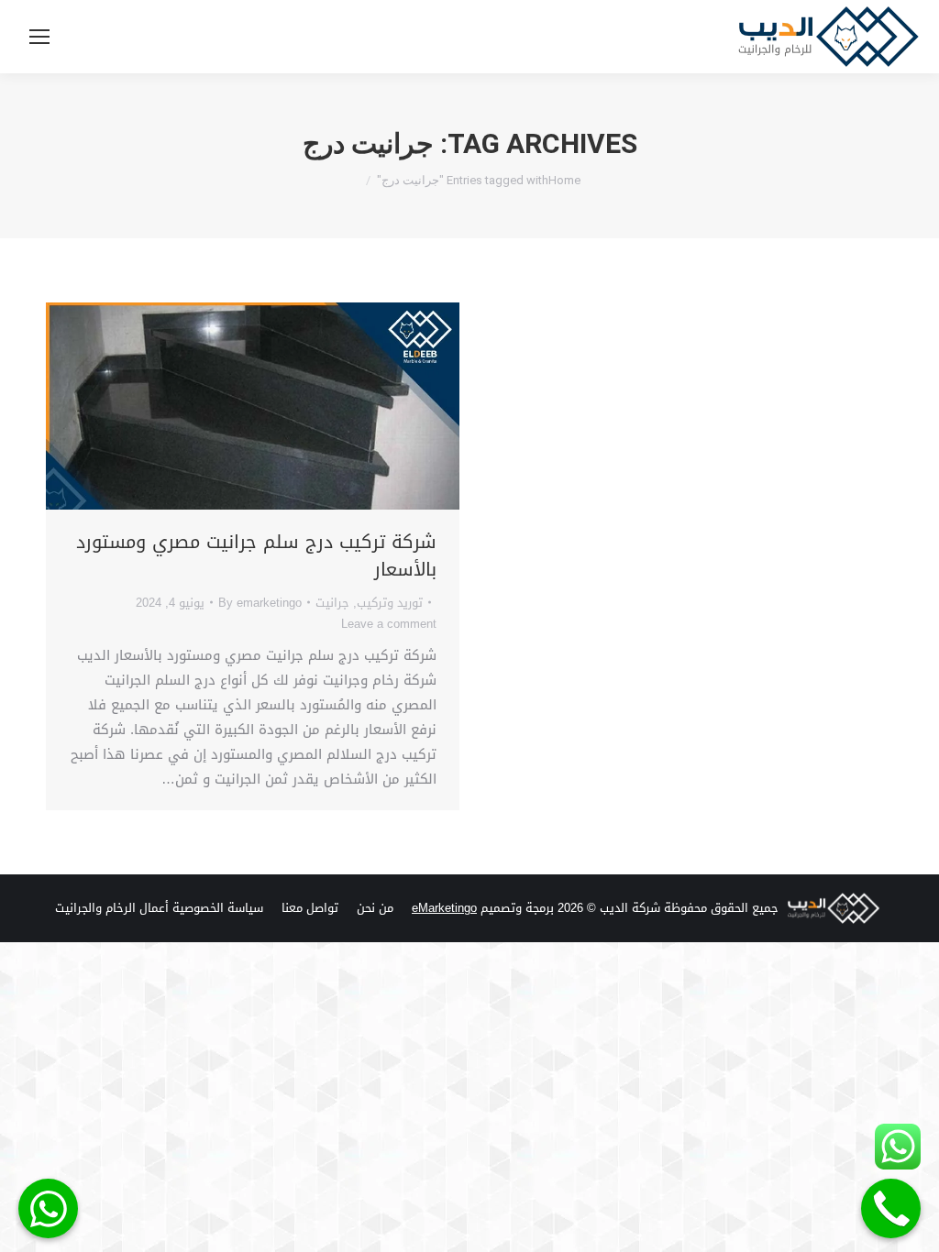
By (260, 602)
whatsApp (48, 1208)
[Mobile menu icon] (39, 37)
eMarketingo (444, 907)
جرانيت (332, 602)
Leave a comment (388, 623)
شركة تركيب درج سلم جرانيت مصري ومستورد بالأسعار (256, 555)
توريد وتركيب (390, 602)
